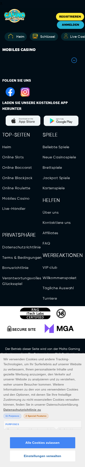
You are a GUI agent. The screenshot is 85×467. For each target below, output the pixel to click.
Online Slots (13, 157)
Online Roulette (16, 188)
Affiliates (50, 233)
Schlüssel (47, 36)
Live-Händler (14, 209)
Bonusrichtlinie (15, 268)
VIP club (50, 268)
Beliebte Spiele (56, 147)
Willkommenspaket (60, 278)
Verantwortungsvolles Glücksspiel (21, 281)
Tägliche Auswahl (58, 288)
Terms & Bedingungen (22, 258)
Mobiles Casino (16, 199)
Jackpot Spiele (56, 178)
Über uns (50, 213)
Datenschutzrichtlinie (21, 247)
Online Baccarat (17, 168)
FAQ (46, 243)
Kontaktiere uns (57, 223)
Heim (20, 36)
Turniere (50, 299)
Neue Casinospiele (59, 157)
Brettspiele (52, 168)
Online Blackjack (17, 178)
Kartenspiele (54, 188)
